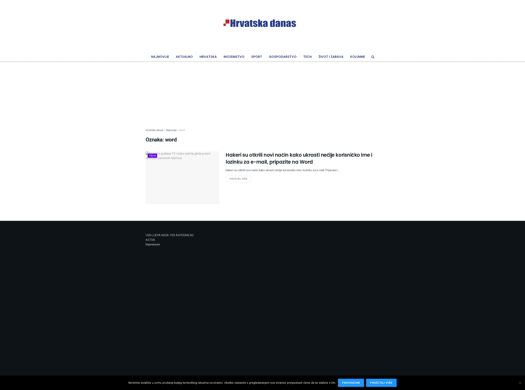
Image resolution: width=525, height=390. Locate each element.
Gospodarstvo (283, 57)
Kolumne (357, 57)
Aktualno (184, 57)
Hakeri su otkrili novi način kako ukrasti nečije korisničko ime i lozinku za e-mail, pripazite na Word (299, 158)
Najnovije (160, 57)
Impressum (153, 244)
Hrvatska (208, 57)
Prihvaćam (351, 383)
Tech (307, 57)
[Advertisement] (262, 91)
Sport (256, 57)
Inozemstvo (234, 57)
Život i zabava (331, 57)
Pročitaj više (238, 179)
